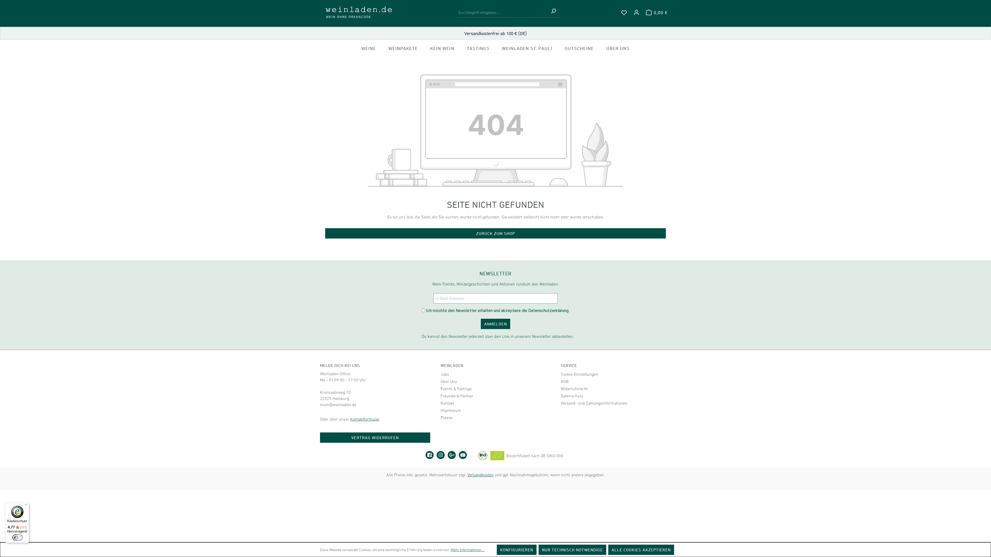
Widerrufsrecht (574, 388)
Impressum (451, 410)
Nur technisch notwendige (572, 549)
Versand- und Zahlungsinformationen (594, 403)
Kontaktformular (364, 419)
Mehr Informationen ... (468, 550)
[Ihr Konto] (636, 12)
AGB (565, 381)
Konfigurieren (516, 549)
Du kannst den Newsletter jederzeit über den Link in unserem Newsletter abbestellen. (498, 336)
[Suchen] (553, 12)
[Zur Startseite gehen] (358, 12)
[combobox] (502, 12)
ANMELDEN (495, 324)
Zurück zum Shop (495, 233)
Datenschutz (572, 396)
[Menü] (26, 506)
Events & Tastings (456, 388)
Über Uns (449, 381)
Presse (447, 417)
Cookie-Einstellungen (579, 374)
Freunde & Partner (457, 396)
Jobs (445, 374)
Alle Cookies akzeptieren (641, 549)
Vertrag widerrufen (375, 437)
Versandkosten (480, 474)
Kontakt (447, 403)
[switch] (17, 537)
